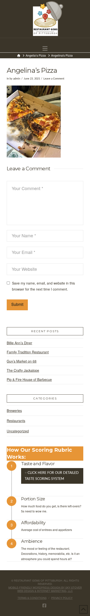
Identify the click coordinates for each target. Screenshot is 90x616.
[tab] (52, 476)
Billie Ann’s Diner (19, 342)
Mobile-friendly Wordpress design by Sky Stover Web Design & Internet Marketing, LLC (45, 589)
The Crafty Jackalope (23, 370)
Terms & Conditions (32, 597)
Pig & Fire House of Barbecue (29, 379)
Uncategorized (18, 431)
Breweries (14, 410)
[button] (45, 48)
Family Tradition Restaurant (28, 352)
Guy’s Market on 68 (21, 361)
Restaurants (16, 420)
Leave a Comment (53, 79)
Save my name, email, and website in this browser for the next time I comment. (43, 286)
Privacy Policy (61, 597)
